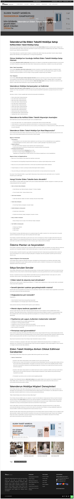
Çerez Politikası (31, 484)
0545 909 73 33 (16, 150)
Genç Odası (44, 482)
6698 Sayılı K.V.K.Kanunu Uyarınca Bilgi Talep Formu (34, 481)
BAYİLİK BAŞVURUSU (60, 488)
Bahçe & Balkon (45, 484)
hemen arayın (32, 407)
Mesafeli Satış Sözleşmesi (33, 486)
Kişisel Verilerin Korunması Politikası (33, 489)
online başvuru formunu (41, 141)
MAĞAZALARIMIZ (25, 304)
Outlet (43, 486)
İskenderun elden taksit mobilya (20, 461)
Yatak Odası (44, 480)
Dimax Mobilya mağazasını (22, 145)
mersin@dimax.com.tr (56, 341)
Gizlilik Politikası (31, 478)
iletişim (29, 141)
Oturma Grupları (45, 476)
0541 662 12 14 (15, 151)
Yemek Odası (44, 478)
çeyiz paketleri (47, 247)
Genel (37, 18)
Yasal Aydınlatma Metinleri (34, 476)
